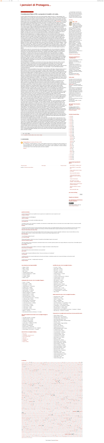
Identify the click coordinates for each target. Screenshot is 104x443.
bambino (26, 368)
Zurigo (30, 437)
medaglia (71, 400)
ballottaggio (80, 367)
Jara (62, 395)
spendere (59, 426)
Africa (80, 362)
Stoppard (74, 427)
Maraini (78, 399)
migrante (78, 401)
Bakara (67, 367)
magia (30, 399)
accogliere (41, 362)
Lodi (38, 398)
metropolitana (74, 401)
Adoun (66, 362)
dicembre (71, 136)
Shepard (66, 424)
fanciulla (65, 385)
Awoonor (43, 367)
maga (23, 399)
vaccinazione (23, 434)
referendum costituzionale (26, 418)
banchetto (36, 368)
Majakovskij (40, 399)
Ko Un (37, 396)
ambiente (23, 364)
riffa (43, 419)
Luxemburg (62, 398)
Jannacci (59, 395)
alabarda (45, 363)
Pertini (43, 410)
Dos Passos (65, 382)
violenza (53, 435)
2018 (71, 128)
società (68, 425)
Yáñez (60, 436)
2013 (71, 135)
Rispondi (24, 148)
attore (66, 366)
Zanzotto (74, 436)
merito (53, 401)
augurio (72, 366)
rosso (58, 420)
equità (45, 384)
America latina (28, 364)
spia (68, 426)
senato (77, 423)
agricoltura (23, 363)
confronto (48, 377)
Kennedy (34, 396)
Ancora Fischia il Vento (26, 336)
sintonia (45, 425)
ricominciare (36, 419)
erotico (61, 384)
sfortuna (55, 424)
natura (75, 403)
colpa (38, 376)
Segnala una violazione (73, 197)
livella (33, 398)
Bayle (74, 368)
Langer (66, 396)
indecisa (80, 393)
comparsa (57, 376)
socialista (64, 425)
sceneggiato (69, 422)
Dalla (48, 379)
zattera (78, 436)
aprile (71, 148)
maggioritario (27, 399)
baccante (56, 367)
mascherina (32, 400)
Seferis (58, 423)
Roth (61, 420)
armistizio (69, 365)
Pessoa (51, 410)
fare (77, 385)
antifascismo (79, 364)
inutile (45, 395)
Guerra (49, 392)
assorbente (40, 366)
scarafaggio (43, 422)
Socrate (72, 425)
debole (38, 380)
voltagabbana (23, 436)
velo (52, 434)
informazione (47, 394)
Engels (26, 384)
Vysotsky (40, 436)
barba (43, 368)
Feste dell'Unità (80, 386)
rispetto (72, 419)
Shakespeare (59, 424)
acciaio (37, 362)
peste (54, 410)
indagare (77, 393)
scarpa (47, 422)
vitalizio (62, 435)
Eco (81, 382)
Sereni (26, 424)
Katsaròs (23, 396)
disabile (61, 381)
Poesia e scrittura (25, 341)
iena (37, 393)
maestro (78, 398)
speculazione (55, 426)
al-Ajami (35, 363)
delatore (48, 380)
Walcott (43, 436)
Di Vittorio (79, 380)
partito (56, 408)
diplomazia (52, 381)
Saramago (73, 421)
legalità (32, 397)
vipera (57, 435)
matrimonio (47, 400)
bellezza (29, 369)
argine (57, 365)
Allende (64, 363)
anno (63, 364)
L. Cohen (50, 396)
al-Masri (38, 363)
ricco (30, 419)
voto (30, 436)
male (46, 399)
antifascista (23, 365)
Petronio (61, 410)
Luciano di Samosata (50, 398)
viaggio (32, 435)
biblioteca (65, 369)
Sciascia (36, 423)
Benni (44, 369)
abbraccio (34, 362)
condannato (38, 377)
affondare (76, 362)
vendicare (59, 434)
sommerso (32, 426)
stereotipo (59, 427)
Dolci (38, 382)
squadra (32, 427)
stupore (48, 428)
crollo (28, 379)
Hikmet (23, 393)
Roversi (68, 420)
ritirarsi (78, 419)
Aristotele (63, 365)
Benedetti (35, 369)
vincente (41, 435)
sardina (78, 421)
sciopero (39, 423)
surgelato (74, 428)
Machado (72, 398)
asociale (29, 366)
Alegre (54, 363)
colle (33, 376)
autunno (40, 367)
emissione (23, 384)
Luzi (65, 398)
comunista (24, 377)
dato (56, 379)
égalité (40, 383)
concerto (27, 377)
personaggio (40, 410)
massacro (36, 400)
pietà (81, 410)
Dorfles (61, 382)
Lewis (59, 397)
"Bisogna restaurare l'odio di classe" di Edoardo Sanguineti (76, 184)
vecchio (50, 434)
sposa (26, 427)
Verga (78, 434)
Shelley (63, 424)
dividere (28, 382)
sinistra (39, 425)
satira (22, 422)
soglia (79, 425)
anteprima (69, 364)
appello (31, 365)
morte (32, 403)
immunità (57, 393)
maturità (59, 400)
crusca (34, 379)
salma (38, 421)
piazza (73, 410)
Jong (70, 395)
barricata (50, 368)
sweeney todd (28, 429)
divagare (25, 382)
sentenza (23, 424)
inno (55, 394)
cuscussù (45, 379)
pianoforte (67, 410)
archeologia (38, 365)
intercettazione (33, 395)
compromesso (73, 376)
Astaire (48, 366)
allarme (59, 363)
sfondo (47, 424)
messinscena (62, 401)
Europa (40, 385)
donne (57, 382)
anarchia (49, 364)
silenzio (23, 425)
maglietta (33, 399)
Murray (48, 403)
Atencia (55, 366)
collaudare (30, 376)
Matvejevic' (63, 400)
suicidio (62, 428)
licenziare (70, 397)
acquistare (48, 362)
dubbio (68, 382)
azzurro (53, 367)
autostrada (30, 367)
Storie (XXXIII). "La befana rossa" (75, 165)
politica (81, 411)
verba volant (68, 434)
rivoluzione (31, 420)
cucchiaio (37, 379)
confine (42, 377)
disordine (77, 381)
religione (46, 418)
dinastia (47, 381)
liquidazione (23, 398)
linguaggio (79, 397)
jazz (64, 395)
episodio (39, 384)
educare (31, 383)
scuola (52, 423)
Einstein (47, 383)
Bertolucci (59, 369)
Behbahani (23, 369)
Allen (61, 363)
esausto (71, 384)
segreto (62, 423)
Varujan (44, 434)
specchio (51, 426)
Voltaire (27, 436)
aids (29, 363)
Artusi (78, 365)
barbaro (46, 368)
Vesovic (29, 435)
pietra (23, 411)
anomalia (66, 364)
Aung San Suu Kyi (76, 366)
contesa (72, 377)
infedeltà (40, 394)
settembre (71, 141)
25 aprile (23, 362)
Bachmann (59, 367)
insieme (80, 394)
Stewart (71, 427)
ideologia (35, 393)
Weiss (49, 436)
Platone (67, 411)
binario (78, 369)
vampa (41, 434)
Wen (51, 436)
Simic (29, 425)
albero (51, 363)
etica (31, 385)
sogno (81, 425)
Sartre (80, 421)
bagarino (63, 367)
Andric (52, 364)
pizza (62, 411)
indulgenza (31, 394)
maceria (69, 398)
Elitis (74, 383)
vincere (45, 435)
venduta (62, 434)
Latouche (75, 396)
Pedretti (47, 409)
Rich (33, 419)
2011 (71, 156)
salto (46, 421)
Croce (22, 379)
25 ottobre (26, 362)
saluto (52, 421)
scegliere (62, 422)
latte (78, 396)
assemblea (36, 366)
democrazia (56, 380)
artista (75, 365)
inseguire (77, 394)
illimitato (47, 393)
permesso (32, 410)
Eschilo (74, 384)
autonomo (23, 367)
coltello (41, 376)
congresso (56, 377)
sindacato (32, 425)
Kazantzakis (30, 396)
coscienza (53, 378)
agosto (71, 142)
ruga (77, 420)
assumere (44, 366)
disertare (70, 381)
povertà (23, 413)
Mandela (62, 399)
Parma (43, 408)
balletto (76, 367)
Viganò (38, 435)
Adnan (55, 362)
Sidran (76, 424)
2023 (71, 120)
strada (81, 427)
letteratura (53, 397)
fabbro (49, 385)
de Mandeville (23, 380)
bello (32, 369)
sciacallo (32, 423)
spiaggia (71, 426)
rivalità (28, 420)
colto (44, 376)
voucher (33, 436)
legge (34, 397)
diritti (56, 381)
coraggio (33, 378)
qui (78, 100)
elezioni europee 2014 (59, 383)
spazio (47, 426)
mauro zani (24, 337)
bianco (62, 369)
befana (80, 368)
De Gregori (71, 379)
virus (59, 435)
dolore (41, 382)
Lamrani (63, 396)
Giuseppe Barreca (26, 142)
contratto (80, 377)
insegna (70, 394)
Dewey (71, 380)
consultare (64, 377)
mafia (81, 398)
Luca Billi (75, 21)
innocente (58, 394)
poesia (71, 411)
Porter (62, 412)
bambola (30, 368)
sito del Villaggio (77, 74)
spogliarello (77, 426)
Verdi (75, 434)
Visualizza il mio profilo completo (74, 54)
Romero (49, 420)
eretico (53, 384)
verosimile (23, 435)
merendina (49, 401)
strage (23, 428)
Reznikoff (27, 419)
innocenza (61, 394)
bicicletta (69, 369)
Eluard (76, 383)
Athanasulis (58, 366)
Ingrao (52, 394)
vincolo (48, 435)
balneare (23, 368)
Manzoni (74, 399)
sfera (39, 424)
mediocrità (81, 400)
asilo (26, 366)
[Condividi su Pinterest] (29, 133)
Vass (47, 434)
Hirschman (26, 393)
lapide (69, 396)
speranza (62, 426)
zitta (25, 437)
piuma (59, 411)
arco (41, 365)
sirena (51, 425)
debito (35, 380)
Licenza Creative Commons (73, 205)
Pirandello (49, 411)
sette (31, 424)
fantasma (71, 385)
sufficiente (58, 428)
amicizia (36, 364)
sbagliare (25, 422)
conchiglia (31, 377)
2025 (71, 117)
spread (29, 427)
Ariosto (60, 365)
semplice (67, 423)
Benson (47, 369)
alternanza (68, 363)
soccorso (56, 425)
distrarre (80, 381)
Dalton (50, 379)
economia (23, 383)
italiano (56, 395)
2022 (71, 122)
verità (80, 434)
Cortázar (45, 378)
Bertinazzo (55, 369)
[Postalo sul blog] (26, 133)
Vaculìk (30, 434)
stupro (51, 428)
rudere (75, 420)
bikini (72, 369)
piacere (64, 410)
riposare (61, 419)
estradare (24, 385)
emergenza (79, 383)
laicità (59, 396)
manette (66, 399)
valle (36, 434)
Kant (76, 395)
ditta (22, 382)
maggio (71, 147)
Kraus (40, 396)
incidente (73, 393)
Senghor (80, 423)
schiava (23, 423)
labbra (53, 396)
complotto (69, 376)
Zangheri (71, 436)
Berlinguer (50, 369)
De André (62, 379)
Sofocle (75, 425)
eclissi (78, 382)
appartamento (27, 365)
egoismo (43, 383)
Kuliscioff (44, 396)
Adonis (63, 362)
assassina (33, 366)
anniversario (59, 364)
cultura (41, 379)
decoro (45, 380)
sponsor (81, 426)
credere (80, 378)
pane (22, 408)
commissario (53, 376)
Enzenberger (30, 384)
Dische (67, 381)
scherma (77, 422)
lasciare (72, 396)
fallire (56, 385)
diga (28, 381)
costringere (70, 378)
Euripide (35, 385)
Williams (57, 436)
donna (54, 382)
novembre (71, 138)
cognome (24, 376)
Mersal (56, 401)
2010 (71, 157)
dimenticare (40, 381)
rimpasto (58, 419)
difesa (22, 381)
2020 (71, 125)
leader (26, 397)
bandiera (40, 368)
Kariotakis (79, 395)
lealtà (29, 397)
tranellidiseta (25, 340)
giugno (71, 145)
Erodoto (56, 384)
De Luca (80, 379)
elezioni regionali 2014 (67, 383)
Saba (35, 421)
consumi (68, 377)
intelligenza (28, 395)
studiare (39, 428)
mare (22, 400)
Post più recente (24, 165)
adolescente (58, 362)
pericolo (28, 410)
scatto (56, 422)
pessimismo (47, 410)
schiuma (29, 423)
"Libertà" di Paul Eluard (74, 178)
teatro (75, 429)
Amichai (33, 364)
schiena (26, 423)
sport (23, 427)
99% (30, 362)
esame (68, 384)
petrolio (57, 410)
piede (79, 410)
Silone (26, 425)
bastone (59, 368)
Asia (23, 366)
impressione (69, 393)
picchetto (76, 410)
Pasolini (65, 408)
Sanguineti (62, 421)
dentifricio (61, 380)
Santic (67, 421)
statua (53, 427)
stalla (44, 427)
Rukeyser (23, 421)
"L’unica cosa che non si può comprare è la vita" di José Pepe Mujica (75, 176)
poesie (74, 411)
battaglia (63, 368)
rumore (26, 421)
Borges (57, 370)
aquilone (34, 365)
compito (65, 376)
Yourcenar (63, 436)
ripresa (64, 419)
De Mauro (27, 380)
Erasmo (48, 384)
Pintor (36, 411)
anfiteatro (55, 364)
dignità (31, 381)
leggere (41, 397)
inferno (43, 394)
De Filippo (66, 379)
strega (33, 428)
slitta (53, 425)
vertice (26, 435)
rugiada (80, 420)
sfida (41, 424)
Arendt (51, 365)
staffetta (41, 427)
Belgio (26, 369)
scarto (53, 422)
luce (46, 398)
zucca (27, 437)
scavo (59, 422)
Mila (80, 401)
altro (71, 363)
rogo (46, 420)
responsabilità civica (66, 418)
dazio (59, 379)
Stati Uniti (49, 427)
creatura (77, 378)
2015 (71, 132)
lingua (76, 397)
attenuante (62, 366)
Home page (44, 165)
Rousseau (64, 420)
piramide (46, 411)
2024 (71, 119)
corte (47, 378)
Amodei (39, 364)
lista (26, 398)
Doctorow (35, 382)
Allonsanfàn (25, 333)
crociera (25, 379)
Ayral (46, 367)
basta (56, 368)
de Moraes (31, 380)
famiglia (62, 385)
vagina (33, 434)
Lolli (44, 398)
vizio (71, 435)
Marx (25, 400)
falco (52, 385)
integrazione (23, 395)
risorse (67, 419)
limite (73, 397)
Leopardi (44, 397)
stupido (45, 428)
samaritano (55, 421)
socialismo (60, 425)
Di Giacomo (75, 380)
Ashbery (81, 365)
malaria (44, 399)
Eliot (71, 383)
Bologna (34, 370)
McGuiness (67, 400)
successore (54, 428)
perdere (23, 410)
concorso (34, 377)
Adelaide (52, 362)
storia (78, 427)
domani (44, 382)
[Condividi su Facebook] (28, 133)
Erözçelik (64, 384)
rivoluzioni (35, 420)
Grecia (30, 392)
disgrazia (73, 381)
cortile (50, 378)
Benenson (40, 369)
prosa (49, 414)
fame (59, 385)
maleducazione (50, 399)
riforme (55, 419)
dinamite (44, 381)
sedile (55, 423)
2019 (71, 126)
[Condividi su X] (27, 133)
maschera (28, 400)
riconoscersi (40, 419)
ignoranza (43, 393)
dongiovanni (50, 382)
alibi (56, 363)
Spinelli (74, 426)
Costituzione (64, 378)
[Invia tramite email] (25, 133)
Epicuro (36, 384)
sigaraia (79, 424)
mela (23, 401)
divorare (31, 382)
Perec (25, 410)
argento (54, 365)
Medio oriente (75, 400)
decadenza (41, 380)
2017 (71, 129)
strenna (36, 428)
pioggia (39, 411)
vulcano (36, 436)
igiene (40, 393)
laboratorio (56, 396)
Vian (35, 435)
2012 (71, 154)
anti (72, 364)
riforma (51, 419)
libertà (64, 397)
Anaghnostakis (44, 364)
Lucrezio (56, 398)
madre (75, 398)
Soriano (38, 426)
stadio (38, 427)
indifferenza (27, 394)
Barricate (53, 368)
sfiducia (45, 424)
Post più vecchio (63, 165)
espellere (77, 384)
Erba (50, 384)
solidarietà (24, 426)
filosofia (36, 387)
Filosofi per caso (25, 339)
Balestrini (73, 367)
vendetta (55, 434)
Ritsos (25, 420)
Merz (59, 401)
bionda (80, 369)
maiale (37, 399)
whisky (54, 436)
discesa (64, 381)
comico (50, 376)
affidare (69, 362)
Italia (51, 395)
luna (58, 398)
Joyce (73, 395)
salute (49, 421)
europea (44, 385)
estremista (27, 385)
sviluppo (81, 428)
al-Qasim (41, 363)
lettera (50, 397)
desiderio (65, 380)
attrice (69, 366)
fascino (81, 385)
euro (37, 385)
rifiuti (46, 419)
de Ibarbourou (76, 379)
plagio (64, 411)
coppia (30, 378)
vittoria (68, 435)
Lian (61, 397)
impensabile (65, 393)
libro (67, 397)
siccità (69, 424)
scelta (65, 422)
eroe (58, 384)
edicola (28, 383)
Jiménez (68, 395)
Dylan (76, 382)
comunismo (80, 376)
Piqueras (42, 411)
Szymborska (45, 429)
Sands (59, 421)
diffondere (25, 381)
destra (68, 380)
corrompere (40, 378)
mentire (36, 401)
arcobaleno (44, 365)
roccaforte (40, 420)
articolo (73, 365)
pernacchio (35, 410)
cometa (47, 376)
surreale (77, 428)
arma (66, 365)
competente (61, 376)
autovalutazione (35, 367)
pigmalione (30, 411)
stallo (46, 427)
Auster (80, 366)
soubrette (41, 426)
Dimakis (37, 381)
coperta (27, 378)
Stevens (67, 427)
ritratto (22, 420)
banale (33, 368)
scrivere (46, 423)
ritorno (81, 419)
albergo (48, 363)
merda (46, 401)
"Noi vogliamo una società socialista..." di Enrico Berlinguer (75, 181)
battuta (66, 368)
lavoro (23, 397)
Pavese (32, 409)
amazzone (80, 363)
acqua (44, 362)
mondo (56, 402)
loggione (41, 398)
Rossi (56, 420)
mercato (43, 401)
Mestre (66, 401)
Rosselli (52, 420)
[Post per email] (23, 133)
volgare (74, 435)
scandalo (40, 422)
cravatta (74, 378)
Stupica (42, 428)
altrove (74, 363)
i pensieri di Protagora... (35, 4)
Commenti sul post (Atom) (28, 167)
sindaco (36, 425)
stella (56, 427)
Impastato (60, 393)
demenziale (51, 380)
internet (42, 395)
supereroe (65, 428)
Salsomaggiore (42, 421)
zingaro (23, 437)
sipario (48, 425)
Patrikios (26, 409)
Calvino (79, 371)
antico (75, 364)
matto (56, 400)
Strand (26, 428)
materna (43, 400)
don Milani (47, 382)
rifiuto (49, 419)
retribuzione (23, 419)
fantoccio (75, 385)
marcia (80, 399)
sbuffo (33, 422)
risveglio (75, 419)
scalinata (36, 422)
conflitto (45, 377)
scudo (49, 423)
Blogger (57, 440)
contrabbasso (76, 377)
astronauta (51, 366)
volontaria (77, 435)
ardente (48, 365)
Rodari (44, 420)
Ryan (33, 421)
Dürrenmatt (72, 382)
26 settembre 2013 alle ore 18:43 (36, 142)
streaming (30, 428)
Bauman (71, 368)
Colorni (36, 376)
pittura (56, 411)
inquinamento (66, 394)
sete (29, 424)
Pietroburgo (26, 411)
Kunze (47, 396)
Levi (56, 397)
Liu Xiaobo (29, 398)
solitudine (28, 426)
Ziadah (80, 436)
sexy (33, 424)
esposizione (80, 384)
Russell (29, 421)
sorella (35, 426)
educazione (36, 383)
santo (70, 421)
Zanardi (68, 436)
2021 (71, 123)
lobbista (36, 398)
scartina (50, 422)
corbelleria (37, 378)
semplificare (71, 423)
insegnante (73, 394)
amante (77, 363)
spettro (66, 426)
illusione (50, 393)
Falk (54, 385)
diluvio (34, 381)
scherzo (80, 422)
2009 (71, 159)
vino (50, 435)
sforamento (51, 424)
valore (38, 434)
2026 (71, 116)
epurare (42, 384)
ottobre (71, 139)
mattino (54, 400)
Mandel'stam (58, 399)
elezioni (52, 383)
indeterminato (23, 394)
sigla (81, 424)
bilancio (75, 369)
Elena (49, 383)
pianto (70, 410)
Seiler (64, 423)
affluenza (72, 362)
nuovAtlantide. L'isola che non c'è (28, 335)
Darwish (53, 379)
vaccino (27, 434)
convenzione (23, 378)
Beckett (77, 368)
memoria (30, 401)
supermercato (70, 428)
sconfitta (42, 423)
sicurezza (73, 424)
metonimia (69, 401)
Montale (68, 402)
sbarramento (29, 422)
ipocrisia (48, 395)
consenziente (60, 377)
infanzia (35, 394)
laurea (80, 396)
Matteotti (51, 400)
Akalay (31, 363)
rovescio (72, 420)
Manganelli (69, 399)
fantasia (68, 385)
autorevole (26, 367)
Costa (57, 378)
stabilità (35, 427)
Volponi (80, 435)
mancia (54, 399)
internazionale (38, 395)
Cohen (27, 376)
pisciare (54, 411)
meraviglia (39, 401)
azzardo (49, 367)
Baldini (70, 367)
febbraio (71, 151)
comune (77, 376)
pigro (33, 411)
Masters (40, 400)
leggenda (37, 397)
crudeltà (31, 379)
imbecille (53, 393)
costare (60, 378)
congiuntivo (52, 377)
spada (45, 426)
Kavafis (26, 396)
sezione (37, 424)
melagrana (26, 401)
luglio (71, 144)
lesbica (47, 397)
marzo (71, 150)
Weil (46, 436)
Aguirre (26, 363)
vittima (65, 435)
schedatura (73, 422)
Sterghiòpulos (63, 427)
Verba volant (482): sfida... (74, 189)
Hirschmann (30, 393)
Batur (68, 368)
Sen (74, 423)
